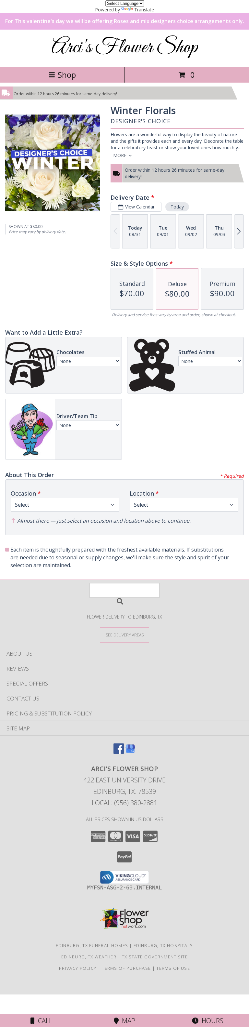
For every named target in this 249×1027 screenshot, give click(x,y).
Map (127, 1020)
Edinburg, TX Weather (88, 957)
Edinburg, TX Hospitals (163, 945)
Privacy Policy (77, 968)
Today (177, 207)
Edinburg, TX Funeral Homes (92, 945)
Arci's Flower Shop (125, 47)
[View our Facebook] (118, 751)
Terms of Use (173, 968)
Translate (144, 10)
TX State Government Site (155, 957)
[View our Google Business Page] (130, 751)
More (119, 155)
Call (43, 1020)
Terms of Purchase (126, 968)
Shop (67, 74)
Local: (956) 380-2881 (124, 802)
